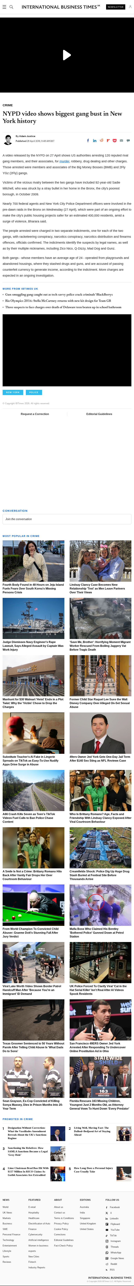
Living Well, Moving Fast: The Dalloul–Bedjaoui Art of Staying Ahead (92, 1131)
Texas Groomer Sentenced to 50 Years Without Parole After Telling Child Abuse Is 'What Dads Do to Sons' (33, 1047)
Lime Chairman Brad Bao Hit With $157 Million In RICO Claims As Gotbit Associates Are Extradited (28, 1171)
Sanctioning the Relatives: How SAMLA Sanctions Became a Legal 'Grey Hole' (28, 1151)
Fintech (32, 1262)
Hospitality (33, 1212)
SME (5, 1229)
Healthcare (33, 1218)
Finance (32, 1229)
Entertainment (10, 1245)
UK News (7, 1212)
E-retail (32, 1207)
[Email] (121, 140)
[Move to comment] (128, 140)
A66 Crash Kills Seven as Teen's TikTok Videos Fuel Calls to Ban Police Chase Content (29, 818)
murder (64, 161)
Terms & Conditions (64, 1218)
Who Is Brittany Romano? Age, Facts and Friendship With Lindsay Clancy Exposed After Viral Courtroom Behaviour (100, 818)
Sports (6, 1256)
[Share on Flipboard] (108, 140)
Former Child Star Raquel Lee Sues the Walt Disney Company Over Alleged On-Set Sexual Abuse (100, 703)
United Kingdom (88, 1223)
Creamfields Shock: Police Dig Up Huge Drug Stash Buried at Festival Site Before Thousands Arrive (99, 875)
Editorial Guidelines (99, 414)
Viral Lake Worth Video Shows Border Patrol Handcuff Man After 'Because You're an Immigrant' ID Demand (32, 990)
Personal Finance (11, 1234)
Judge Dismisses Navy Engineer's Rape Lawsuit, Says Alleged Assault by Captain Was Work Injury (33, 646)
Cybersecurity (35, 1234)
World (5, 1207)
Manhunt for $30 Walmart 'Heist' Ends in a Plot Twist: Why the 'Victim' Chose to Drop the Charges (33, 703)
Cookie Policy (61, 1229)
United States (87, 1229)
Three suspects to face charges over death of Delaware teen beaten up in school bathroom (63, 307)
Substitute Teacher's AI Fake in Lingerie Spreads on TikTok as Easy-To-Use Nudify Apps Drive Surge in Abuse (30, 760)
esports (32, 1251)
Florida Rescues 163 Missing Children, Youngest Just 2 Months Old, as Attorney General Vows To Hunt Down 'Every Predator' (99, 1105)
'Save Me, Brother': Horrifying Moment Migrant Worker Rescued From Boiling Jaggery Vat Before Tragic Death (100, 646)
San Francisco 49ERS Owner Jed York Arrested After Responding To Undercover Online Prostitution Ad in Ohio (98, 1047)
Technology (8, 1240)
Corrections (60, 1234)
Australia (84, 1207)
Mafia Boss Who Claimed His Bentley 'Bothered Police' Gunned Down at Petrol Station (97, 932)
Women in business (38, 1245)
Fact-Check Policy (63, 1245)
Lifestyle (7, 1251)
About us (58, 1207)
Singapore (85, 1218)
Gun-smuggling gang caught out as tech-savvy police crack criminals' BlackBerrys (59, 294)
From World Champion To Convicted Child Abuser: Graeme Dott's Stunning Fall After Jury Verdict (31, 932)
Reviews (7, 1262)
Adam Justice (27, 136)
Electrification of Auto (39, 1223)
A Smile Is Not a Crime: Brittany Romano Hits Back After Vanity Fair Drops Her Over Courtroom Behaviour (32, 875)
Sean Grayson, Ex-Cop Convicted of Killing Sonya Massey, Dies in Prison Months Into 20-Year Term (33, 1105)
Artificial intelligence (38, 1240)
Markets (7, 1218)
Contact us (59, 1212)
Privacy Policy (61, 1223)
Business (7, 1223)
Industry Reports (36, 1267)
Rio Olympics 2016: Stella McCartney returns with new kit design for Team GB (58, 301)
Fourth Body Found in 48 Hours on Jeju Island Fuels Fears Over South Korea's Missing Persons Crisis (33, 588)
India (82, 1212)
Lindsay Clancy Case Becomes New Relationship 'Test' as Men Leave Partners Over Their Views (97, 588)
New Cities (33, 1256)
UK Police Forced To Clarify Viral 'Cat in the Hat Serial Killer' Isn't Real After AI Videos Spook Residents (98, 990)
